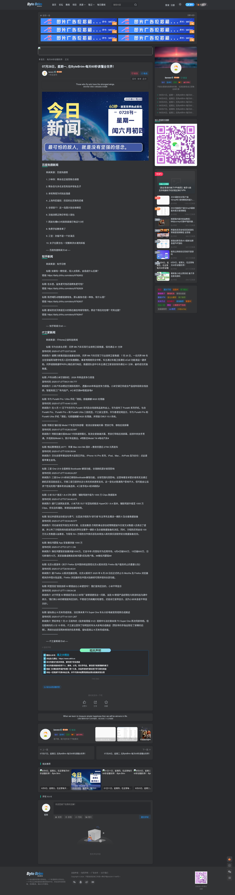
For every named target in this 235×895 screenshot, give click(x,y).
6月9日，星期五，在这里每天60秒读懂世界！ (182, 263)
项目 (74, 4)
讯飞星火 (184, 289)
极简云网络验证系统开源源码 (182, 253)
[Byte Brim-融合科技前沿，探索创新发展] (35, 874)
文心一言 (161, 305)
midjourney (182, 309)
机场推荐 (180, 301)
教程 (68, 4)
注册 (173, 5)
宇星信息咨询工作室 (92, 876)
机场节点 (161, 301)
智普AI (188, 301)
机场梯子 (170, 301)
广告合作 (94, 872)
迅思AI (175, 289)
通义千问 (167, 289)
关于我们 (104, 872)
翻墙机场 (170, 293)
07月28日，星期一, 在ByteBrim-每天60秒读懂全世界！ (79, 66)
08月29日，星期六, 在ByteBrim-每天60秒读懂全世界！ (177, 101)
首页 (54, 4)
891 (62, 734)
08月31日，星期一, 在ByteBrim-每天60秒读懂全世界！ (177, 94)
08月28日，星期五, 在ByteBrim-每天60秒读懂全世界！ (177, 105)
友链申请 (74, 872)
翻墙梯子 (161, 293)
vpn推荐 (172, 309)
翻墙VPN (161, 297)
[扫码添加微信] (229, 871)
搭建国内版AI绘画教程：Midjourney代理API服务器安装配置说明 (183, 221)
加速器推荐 (162, 309)
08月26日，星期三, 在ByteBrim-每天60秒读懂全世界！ (177, 112)
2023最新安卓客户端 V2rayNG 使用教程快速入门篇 (182, 200)
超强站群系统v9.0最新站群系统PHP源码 (182, 242)
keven (51, 72)
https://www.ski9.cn (67, 658)
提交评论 (145, 817)
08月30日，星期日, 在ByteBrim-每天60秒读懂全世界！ (177, 98)
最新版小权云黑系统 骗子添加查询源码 (182, 274)
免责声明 (84, 872)
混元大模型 (171, 297)
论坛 (61, 4)
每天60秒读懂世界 (54, 59)
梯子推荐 (181, 297)
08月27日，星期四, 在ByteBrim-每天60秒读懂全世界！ (177, 109)
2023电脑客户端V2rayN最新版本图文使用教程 (183, 209)
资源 (81, 4)
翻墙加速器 (181, 293)
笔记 (90, 4)
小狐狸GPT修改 (179, 305)
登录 (167, 5)
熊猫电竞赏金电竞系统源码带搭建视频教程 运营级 (182, 231)
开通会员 (203, 4)
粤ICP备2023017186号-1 (111, 876)
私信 (145, 73)
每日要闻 (101, 4)
